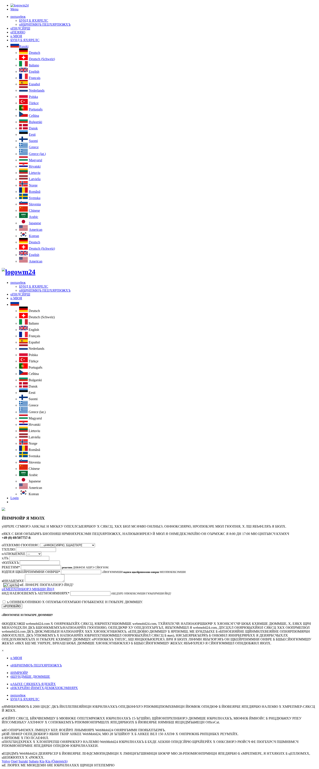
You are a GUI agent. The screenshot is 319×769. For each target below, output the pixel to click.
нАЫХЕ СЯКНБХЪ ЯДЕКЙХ (33, 684)
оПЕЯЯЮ (17, 32)
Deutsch (34, 52)
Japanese (35, 223)
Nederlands (36, 90)
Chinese (34, 210)
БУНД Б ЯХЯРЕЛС (33, 20)
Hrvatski (35, 166)
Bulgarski (35, 122)
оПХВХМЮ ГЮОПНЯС (20, 545)
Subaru (34, 761)
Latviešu (35, 179)
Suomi (33, 141)
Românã (34, 191)
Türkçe (34, 103)
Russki (23, 46)
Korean (34, 236)
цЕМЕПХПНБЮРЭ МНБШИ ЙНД (28, 589)
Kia (41, 761)
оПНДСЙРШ (20, 28)
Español (34, 84)
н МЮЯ (16, 36)
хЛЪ (5, 558)
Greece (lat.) (37, 154)
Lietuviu (34, 173)
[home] (18, 272)
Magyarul (35, 160)
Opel (14, 761)
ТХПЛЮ (8, 549)
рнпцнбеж (18, 16)
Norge (33, 185)
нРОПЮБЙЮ (12, 606)
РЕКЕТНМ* (11, 567)
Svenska (34, 198)
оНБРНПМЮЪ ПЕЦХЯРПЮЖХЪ (45, 24)
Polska (33, 97)
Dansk (33, 128)
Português (36, 109)
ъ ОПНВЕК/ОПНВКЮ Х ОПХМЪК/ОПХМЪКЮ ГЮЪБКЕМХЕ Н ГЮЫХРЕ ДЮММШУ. (75, 602)
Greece (34, 147)
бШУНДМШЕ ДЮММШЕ (30, 676)
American (35, 229)
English (34, 71)
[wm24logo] (19, 5)
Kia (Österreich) (56, 761)
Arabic (33, 217)
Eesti (32, 134)
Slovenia (35, 204)
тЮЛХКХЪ (10, 562)
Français (34, 78)
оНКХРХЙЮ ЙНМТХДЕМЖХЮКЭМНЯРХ (44, 688)
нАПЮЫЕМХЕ (13, 554)
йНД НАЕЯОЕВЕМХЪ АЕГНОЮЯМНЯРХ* (35, 593)
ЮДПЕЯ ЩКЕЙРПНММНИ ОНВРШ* (31, 572)
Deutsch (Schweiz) (42, 59)
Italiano (34, 65)
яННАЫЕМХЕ (13, 581)
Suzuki (23, 761)
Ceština (34, 115)
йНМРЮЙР (19, 673)
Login (14, 498)
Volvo (6, 761)
